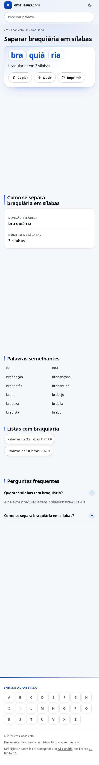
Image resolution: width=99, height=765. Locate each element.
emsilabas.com (14, 30)
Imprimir (74, 77)
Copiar (22, 77)
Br (8, 368)
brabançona (61, 377)
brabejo (58, 394)
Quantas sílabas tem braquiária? (33, 492)
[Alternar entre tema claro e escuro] (90, 5)
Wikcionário (65, 749)
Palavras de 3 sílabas (30, 439)
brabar (11, 394)
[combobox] (49, 17)
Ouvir (47, 77)
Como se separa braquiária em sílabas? (39, 515)
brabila (57, 403)
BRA (55, 368)
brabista (12, 412)
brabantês (14, 386)
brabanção (14, 377)
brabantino (60, 386)
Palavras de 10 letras (29, 451)
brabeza (12, 403)
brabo (56, 412)
